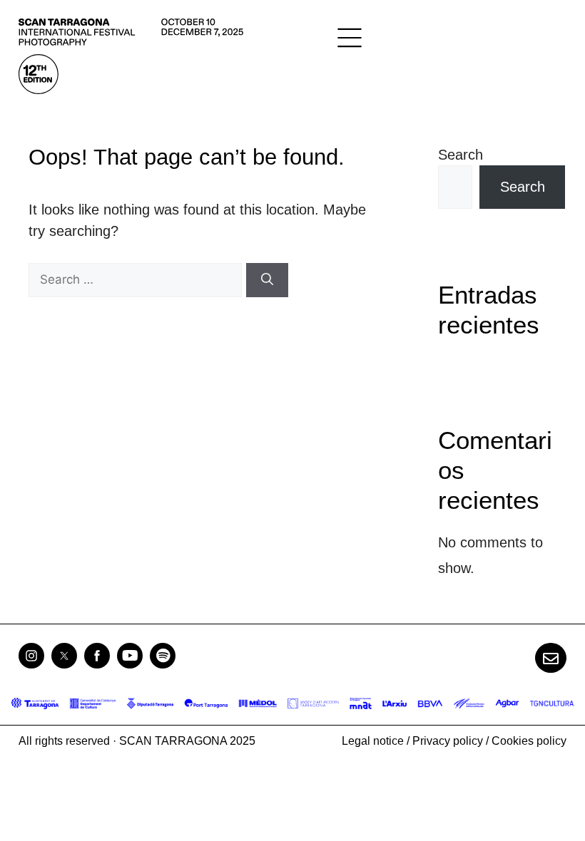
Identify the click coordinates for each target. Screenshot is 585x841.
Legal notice (373, 741)
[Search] (267, 280)
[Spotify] (163, 656)
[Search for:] (137, 279)
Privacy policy (447, 741)
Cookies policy (529, 741)
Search (460, 154)
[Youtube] (130, 656)
